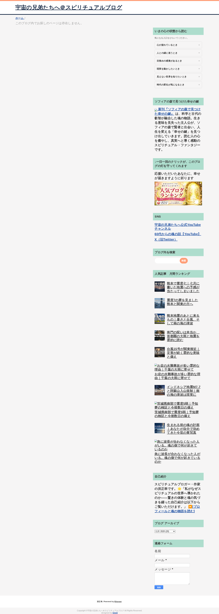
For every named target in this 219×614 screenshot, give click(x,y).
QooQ (115, 613)
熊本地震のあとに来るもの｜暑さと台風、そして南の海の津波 (183, 319)
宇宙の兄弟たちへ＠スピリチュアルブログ (68, 7)
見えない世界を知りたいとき (172, 76)
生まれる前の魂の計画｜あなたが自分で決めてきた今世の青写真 (183, 428)
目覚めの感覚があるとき (169, 60)
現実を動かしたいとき (168, 68)
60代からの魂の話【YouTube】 (178, 234)
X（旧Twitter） (166, 239)
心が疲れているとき (167, 45)
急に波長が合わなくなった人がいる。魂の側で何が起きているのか (177, 457)
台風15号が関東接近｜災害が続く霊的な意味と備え (183, 352)
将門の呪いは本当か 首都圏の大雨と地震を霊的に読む (183, 336)
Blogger (117, 601)
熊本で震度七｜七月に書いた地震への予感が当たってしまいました (183, 287)
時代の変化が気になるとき (170, 84)
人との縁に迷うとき (167, 53)
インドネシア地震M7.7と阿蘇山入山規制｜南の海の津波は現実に (183, 390)
